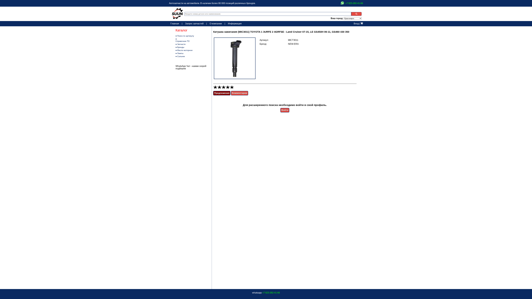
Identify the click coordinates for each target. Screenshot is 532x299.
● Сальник (180, 56)
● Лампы (179, 53)
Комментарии (239, 93)
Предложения (221, 93)
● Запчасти (181, 44)
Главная (174, 23)
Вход (356, 23)
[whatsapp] (342, 3)
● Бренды (180, 47)
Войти (284, 110)
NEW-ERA (293, 44)
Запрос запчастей (194, 23)
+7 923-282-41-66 (271, 293)
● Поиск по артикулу (185, 36)
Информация (235, 23)
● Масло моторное (184, 50)
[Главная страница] (177, 18)
